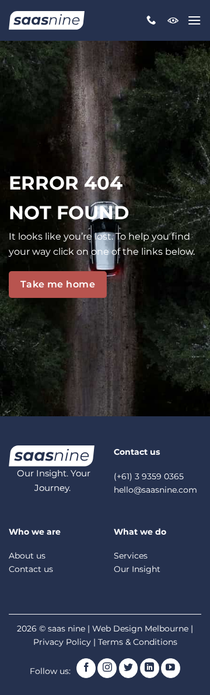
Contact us (31, 569)
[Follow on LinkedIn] (149, 668)
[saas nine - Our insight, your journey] (47, 20)
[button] (194, 20)
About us (27, 555)
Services (131, 555)
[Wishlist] (173, 20)
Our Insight (137, 569)
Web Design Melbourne (141, 628)
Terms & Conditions (137, 642)
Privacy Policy (62, 642)
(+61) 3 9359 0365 (149, 476)
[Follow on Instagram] (107, 668)
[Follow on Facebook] (86, 668)
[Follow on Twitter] (128, 668)
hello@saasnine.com (155, 490)
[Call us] (151, 20)
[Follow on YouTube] (170, 668)
